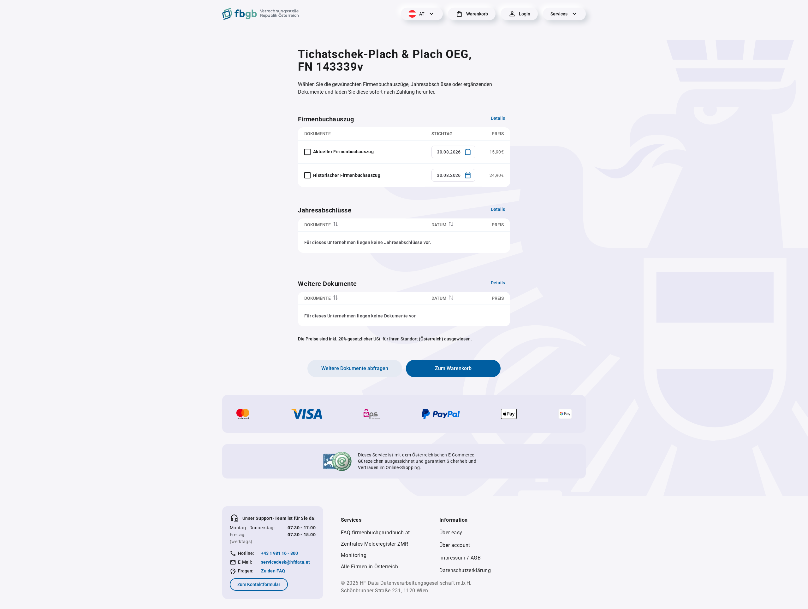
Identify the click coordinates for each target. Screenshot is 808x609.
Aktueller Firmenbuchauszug (343, 151)
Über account (454, 545)
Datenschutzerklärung (465, 570)
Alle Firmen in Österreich (369, 567)
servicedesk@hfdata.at (285, 562)
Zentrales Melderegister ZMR (374, 544)
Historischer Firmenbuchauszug (346, 175)
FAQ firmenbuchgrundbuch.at (375, 533)
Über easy (450, 533)
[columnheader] (361, 224)
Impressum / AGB (460, 558)
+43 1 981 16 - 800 (279, 553)
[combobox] (453, 152)
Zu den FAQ (273, 570)
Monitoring (353, 555)
